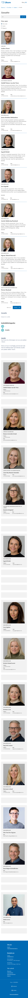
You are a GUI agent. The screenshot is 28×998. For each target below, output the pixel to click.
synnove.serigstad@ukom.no (18, 513)
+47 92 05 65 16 (6, 748)
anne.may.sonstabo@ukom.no (18, 476)
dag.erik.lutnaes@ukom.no (18, 748)
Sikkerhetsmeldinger (11, 974)
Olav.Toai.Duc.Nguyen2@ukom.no (10, 835)
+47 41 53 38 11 (6, 513)
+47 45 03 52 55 (6, 437)
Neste (15, 307)
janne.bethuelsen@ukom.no (16, 130)
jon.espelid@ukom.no (14, 199)
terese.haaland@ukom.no (15, 302)
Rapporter (9, 971)
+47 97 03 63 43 (4, 302)
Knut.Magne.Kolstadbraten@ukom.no (10, 871)
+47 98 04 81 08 (4, 130)
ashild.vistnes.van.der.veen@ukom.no (18, 95)
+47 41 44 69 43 (4, 61)
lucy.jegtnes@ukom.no (17, 630)
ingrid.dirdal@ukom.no (15, 164)
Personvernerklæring (14, 994)
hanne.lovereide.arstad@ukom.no (10, 440)
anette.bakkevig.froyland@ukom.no (18, 233)
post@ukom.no (10, 956)
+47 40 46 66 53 (6, 630)
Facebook (15, 986)
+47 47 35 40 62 (6, 712)
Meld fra (9, 975)
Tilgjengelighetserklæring (12, 948)
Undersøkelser (10, 972)
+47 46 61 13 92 (6, 792)
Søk (22, 16)
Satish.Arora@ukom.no (7, 923)
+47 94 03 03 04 (4, 95)
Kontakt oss (10, 953)
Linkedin (14, 990)
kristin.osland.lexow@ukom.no (9, 669)
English (8, 947)
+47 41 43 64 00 (4, 164)
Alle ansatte (5, 23)
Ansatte (7, 330)
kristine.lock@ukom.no (17, 712)
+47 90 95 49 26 (6, 666)
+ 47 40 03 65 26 (4, 268)
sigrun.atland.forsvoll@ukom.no (17, 268)
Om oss (9, 944)
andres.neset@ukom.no (15, 61)
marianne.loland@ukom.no (17, 792)
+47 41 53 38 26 (6, 476)
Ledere (4, 26)
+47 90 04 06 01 (4, 233)
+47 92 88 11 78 (4, 199)
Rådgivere (5, 28)
